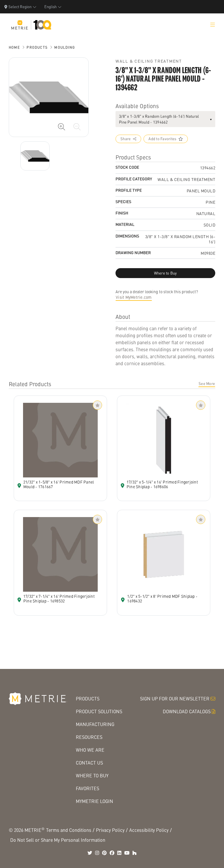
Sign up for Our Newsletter (174, 698)
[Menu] (212, 24)
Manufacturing (95, 724)
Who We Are (90, 750)
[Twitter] (90, 852)
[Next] (35, 156)
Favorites (87, 788)
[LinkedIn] (119, 852)
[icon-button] (62, 127)
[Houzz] (134, 852)
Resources (89, 737)
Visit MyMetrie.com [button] (134, 297)
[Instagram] (97, 852)
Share (125, 138)
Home (14, 47)
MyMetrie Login (94, 801)
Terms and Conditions (68, 830)
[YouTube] (127, 852)
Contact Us (89, 763)
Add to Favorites (162, 138)
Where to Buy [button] (165, 273)
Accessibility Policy (149, 830)
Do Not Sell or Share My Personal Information (57, 840)
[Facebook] (112, 852)
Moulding (64, 47)
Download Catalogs (187, 711)
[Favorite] (97, 405)
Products (37, 47)
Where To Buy (92, 775)
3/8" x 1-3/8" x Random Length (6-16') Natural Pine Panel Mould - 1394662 (159, 119)
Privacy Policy (110, 830)
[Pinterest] (104, 852)
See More (207, 383)
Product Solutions (99, 711)
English (50, 6)
